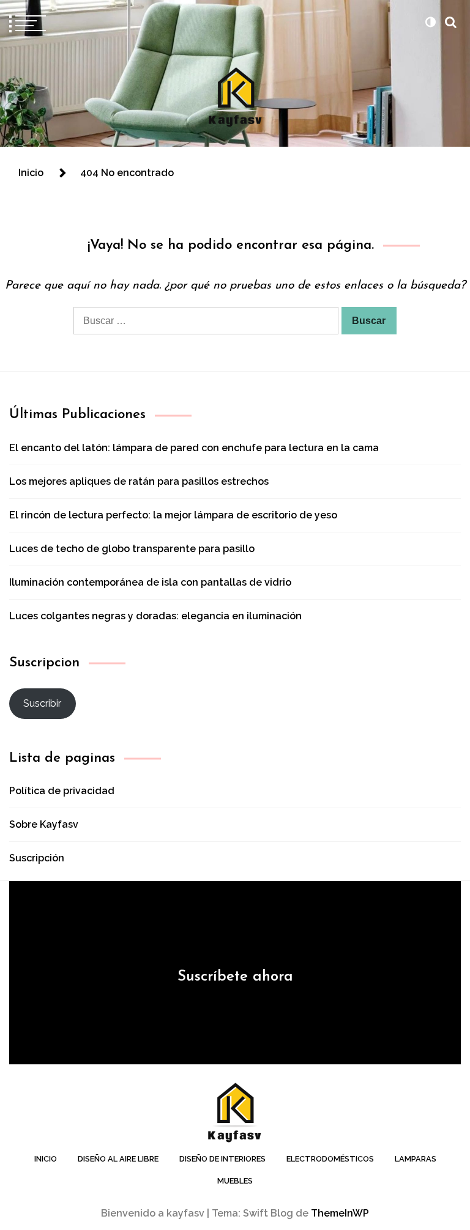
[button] (430, 22)
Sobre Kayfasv (43, 824)
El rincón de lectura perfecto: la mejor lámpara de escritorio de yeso (173, 515)
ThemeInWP (340, 1213)
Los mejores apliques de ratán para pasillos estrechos (139, 481)
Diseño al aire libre (118, 1158)
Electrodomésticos (330, 1158)
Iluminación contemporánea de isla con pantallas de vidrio (150, 582)
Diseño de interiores (222, 1158)
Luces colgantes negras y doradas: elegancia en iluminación (155, 616)
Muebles (235, 1180)
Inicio (45, 1158)
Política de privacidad (61, 791)
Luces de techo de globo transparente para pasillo (132, 548)
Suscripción (36, 858)
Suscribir (42, 703)
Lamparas (415, 1158)
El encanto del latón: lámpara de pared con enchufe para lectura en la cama (194, 448)
